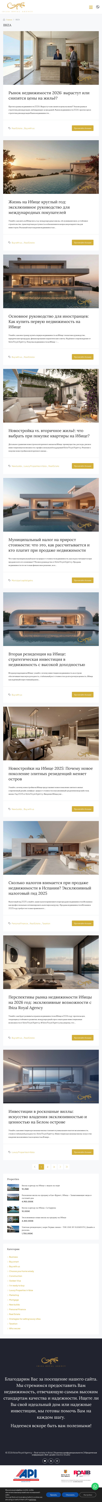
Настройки (88, 1495)
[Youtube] (44, 1460)
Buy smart (14, 1261)
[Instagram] (57, 1460)
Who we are (14, 1328)
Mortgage (14, 1299)
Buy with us (29, 128)
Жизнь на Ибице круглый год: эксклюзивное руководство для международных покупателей (39, 207)
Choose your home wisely (21, 1271)
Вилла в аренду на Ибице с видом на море (41, 1185)
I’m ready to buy (16, 1285)
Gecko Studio (63, 1454)
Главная (9, 20)
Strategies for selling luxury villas (25, 1319)
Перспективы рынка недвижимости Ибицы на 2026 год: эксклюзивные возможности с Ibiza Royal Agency (50, 1002)
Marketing (14, 1295)
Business (13, 1257)
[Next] (60, 1166)
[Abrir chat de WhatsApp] (95, 1486)
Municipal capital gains (22, 580)
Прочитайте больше (82, 128)
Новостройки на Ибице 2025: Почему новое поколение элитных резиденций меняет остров (50, 773)
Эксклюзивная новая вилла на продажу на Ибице (44, 1217)
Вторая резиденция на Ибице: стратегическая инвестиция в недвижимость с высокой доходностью (46, 659)
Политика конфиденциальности (68, 1452)
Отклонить (70, 1495)
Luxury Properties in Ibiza (35, 466)
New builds (17, 466)
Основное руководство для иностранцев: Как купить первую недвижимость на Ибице (48, 321)
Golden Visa (15, 1280)
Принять (53, 1495)
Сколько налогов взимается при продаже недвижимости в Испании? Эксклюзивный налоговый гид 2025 (49, 888)
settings (32, 1499)
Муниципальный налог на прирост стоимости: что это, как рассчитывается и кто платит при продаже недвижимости (49, 545)
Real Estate (17, 128)
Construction (15, 1276)
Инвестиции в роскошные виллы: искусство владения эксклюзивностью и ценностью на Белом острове (47, 1116)
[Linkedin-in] (51, 1460)
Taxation (46, 923)
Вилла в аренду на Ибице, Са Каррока (39, 1208)
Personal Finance (20, 923)
